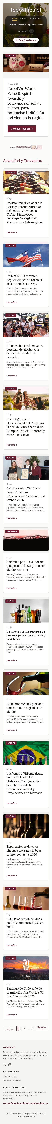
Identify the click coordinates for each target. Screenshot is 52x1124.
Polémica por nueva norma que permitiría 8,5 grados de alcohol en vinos (26, 566)
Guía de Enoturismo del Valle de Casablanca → (25, 1103)
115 (32, 1028)
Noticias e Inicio (10, 1076)
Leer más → (12, 232)
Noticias (23, 18)
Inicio (14, 18)
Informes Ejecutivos (12, 1080)
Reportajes (35, 18)
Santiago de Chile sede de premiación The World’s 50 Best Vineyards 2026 (25, 992)
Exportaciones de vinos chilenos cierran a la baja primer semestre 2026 (24, 850)
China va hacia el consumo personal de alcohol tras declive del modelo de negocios (25, 351)
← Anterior (9, 1028)
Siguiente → (42, 1028)
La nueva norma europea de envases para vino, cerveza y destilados (26, 635)
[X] (4, 1064)
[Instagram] (9, 1064)
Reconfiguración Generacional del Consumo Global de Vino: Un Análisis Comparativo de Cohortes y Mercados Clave (26, 427)
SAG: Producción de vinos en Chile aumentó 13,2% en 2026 (25, 923)
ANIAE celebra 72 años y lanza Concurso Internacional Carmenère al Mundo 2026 (26, 494)
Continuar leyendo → (22, 128)
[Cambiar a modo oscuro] (31, 31)
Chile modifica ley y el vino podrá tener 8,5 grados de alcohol (25, 708)
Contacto (22, 31)
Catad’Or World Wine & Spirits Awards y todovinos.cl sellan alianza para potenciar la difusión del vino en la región (26, 103)
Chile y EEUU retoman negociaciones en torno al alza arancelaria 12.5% (24, 280)
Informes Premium (17, 25)
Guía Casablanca (28, 40)
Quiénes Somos (35, 25)
